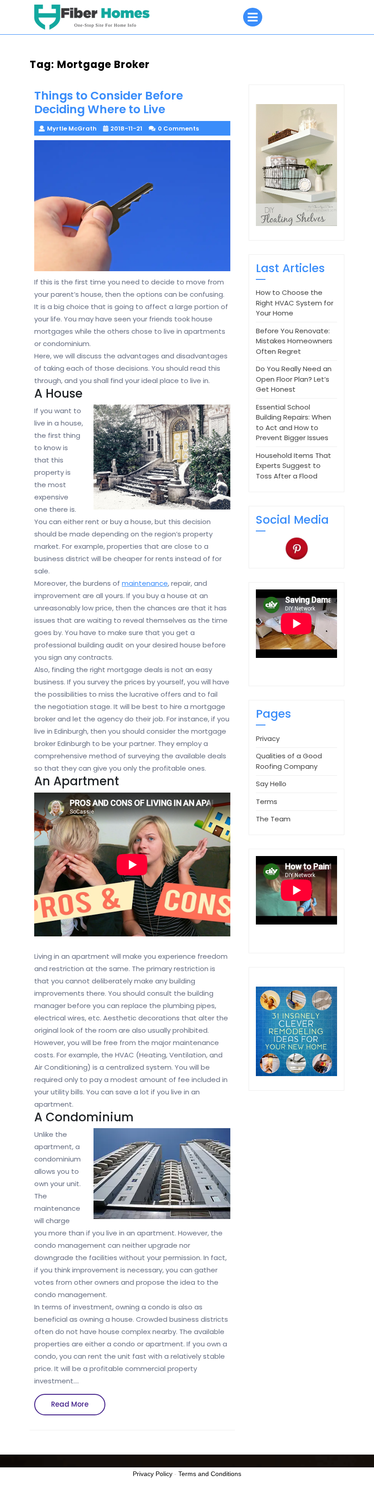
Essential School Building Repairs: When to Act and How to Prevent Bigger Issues (293, 422)
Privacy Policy (152, 1473)
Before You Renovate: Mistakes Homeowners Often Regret (294, 341)
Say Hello (271, 783)
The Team (273, 819)
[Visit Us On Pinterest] (296, 548)
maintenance (145, 583)
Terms (266, 801)
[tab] (252, 17)
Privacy (268, 738)
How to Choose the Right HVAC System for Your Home (294, 303)
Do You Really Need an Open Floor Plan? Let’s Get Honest (294, 379)
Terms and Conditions (209, 1473)
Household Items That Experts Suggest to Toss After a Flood (293, 466)
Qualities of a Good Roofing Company (289, 761)
